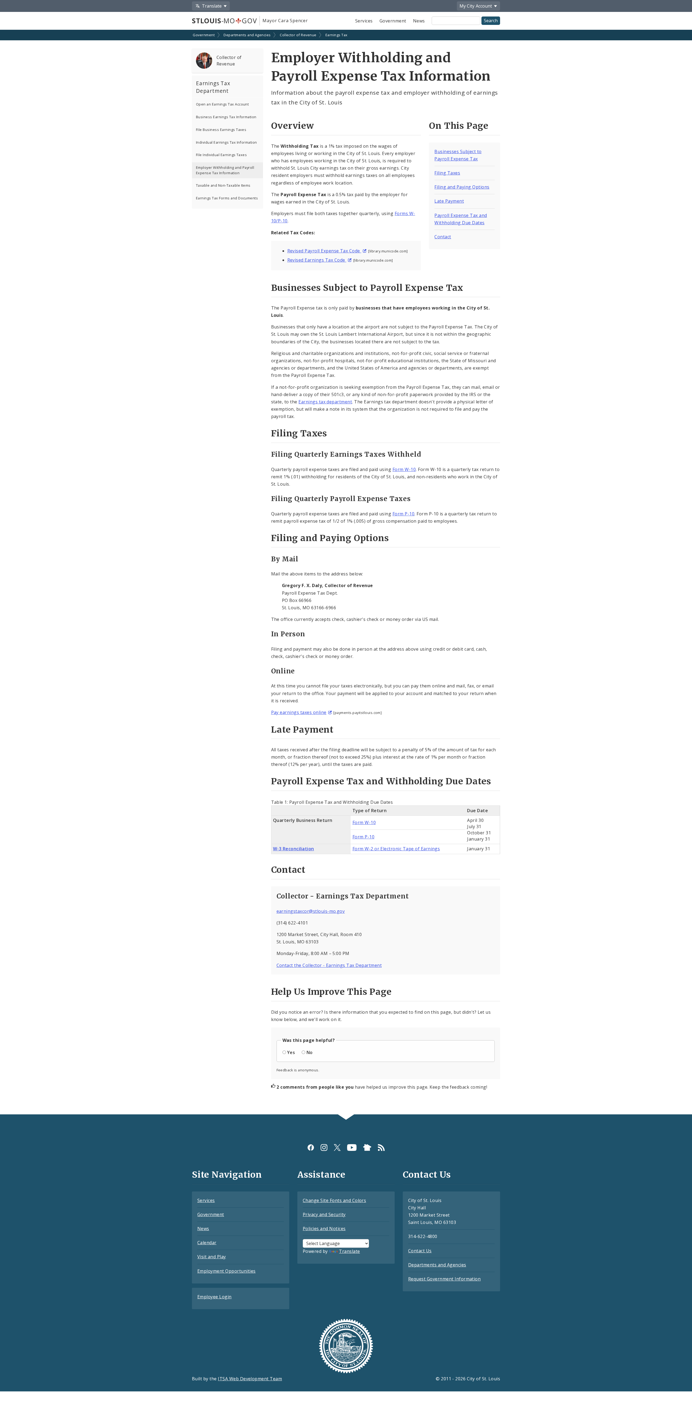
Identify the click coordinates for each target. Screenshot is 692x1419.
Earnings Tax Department (213, 87)
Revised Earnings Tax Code (316, 260)
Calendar (207, 1243)
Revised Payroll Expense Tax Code (324, 251)
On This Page (458, 125)
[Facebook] (310, 1147)
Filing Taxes (447, 173)
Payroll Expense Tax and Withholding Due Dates (381, 781)
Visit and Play (211, 1257)
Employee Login (214, 1297)
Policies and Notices (324, 1229)
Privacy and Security (324, 1214)
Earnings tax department (325, 402)
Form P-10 (403, 514)
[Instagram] (324, 1147)
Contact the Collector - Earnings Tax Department (329, 965)
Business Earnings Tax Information (226, 116)
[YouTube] (352, 1147)
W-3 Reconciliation (293, 849)
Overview (292, 125)
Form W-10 (404, 469)
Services (364, 21)
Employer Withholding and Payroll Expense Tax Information (225, 170)
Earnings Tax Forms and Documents (227, 198)
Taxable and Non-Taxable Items (223, 185)
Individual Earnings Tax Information (226, 142)
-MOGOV (224, 20)
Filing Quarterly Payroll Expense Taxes (341, 499)
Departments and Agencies (247, 34)
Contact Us (420, 1251)
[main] (346, 572)
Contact (442, 237)
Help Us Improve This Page (331, 991)
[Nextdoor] (367, 1147)
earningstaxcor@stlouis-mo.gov (311, 911)
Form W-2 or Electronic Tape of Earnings (396, 849)
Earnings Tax (336, 34)
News (419, 21)
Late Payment (449, 201)
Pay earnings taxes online (299, 712)
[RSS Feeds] (381, 1147)
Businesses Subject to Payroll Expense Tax (367, 287)
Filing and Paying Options (461, 187)
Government (393, 21)
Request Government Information (444, 1279)
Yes (291, 1052)
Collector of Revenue (298, 34)
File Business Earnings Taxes (221, 129)
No (310, 1052)
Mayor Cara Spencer (285, 21)
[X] (337, 1147)
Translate (349, 1251)
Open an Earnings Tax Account (222, 104)
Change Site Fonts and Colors (334, 1200)
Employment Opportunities (226, 1271)
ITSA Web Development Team (250, 1379)
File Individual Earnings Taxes (221, 154)
